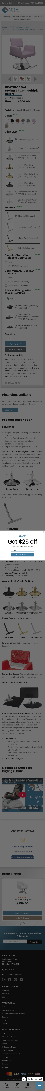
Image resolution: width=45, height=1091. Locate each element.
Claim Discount (22, 554)
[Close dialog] (43, 532)
